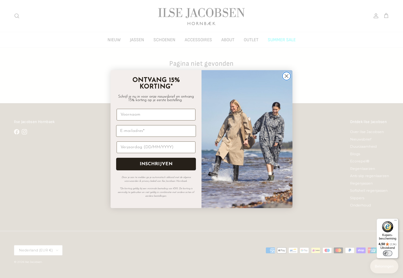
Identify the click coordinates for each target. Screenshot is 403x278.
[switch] (387, 253)
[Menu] (395, 221)
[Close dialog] (286, 76)
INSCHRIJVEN (156, 164)
